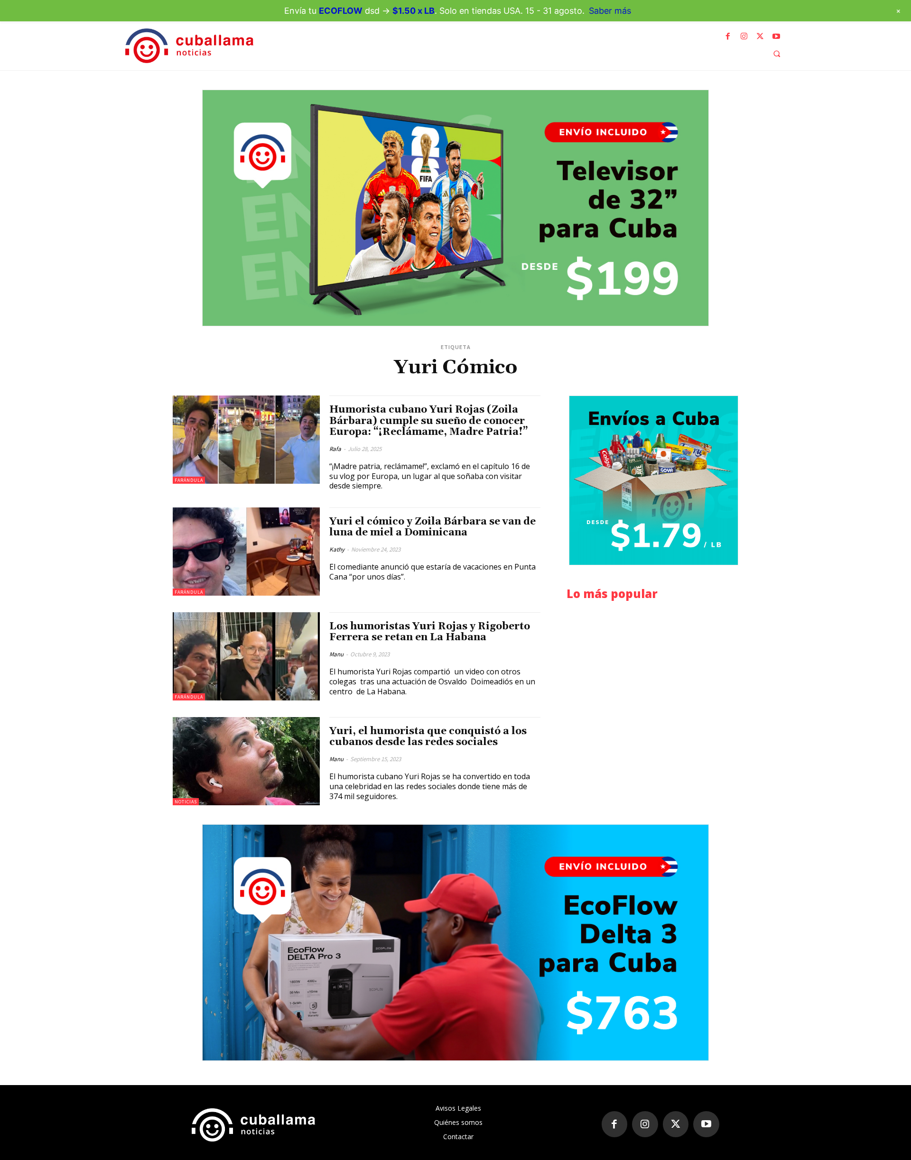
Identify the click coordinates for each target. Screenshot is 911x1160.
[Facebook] (728, 36)
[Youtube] (776, 36)
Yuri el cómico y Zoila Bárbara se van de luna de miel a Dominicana (432, 527)
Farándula (189, 480)
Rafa (335, 449)
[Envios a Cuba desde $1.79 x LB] (653, 480)
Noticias (186, 802)
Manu (336, 654)
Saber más (610, 11)
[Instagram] (744, 36)
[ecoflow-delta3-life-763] (455, 942)
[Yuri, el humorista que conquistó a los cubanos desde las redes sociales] (246, 761)
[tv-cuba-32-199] (455, 208)
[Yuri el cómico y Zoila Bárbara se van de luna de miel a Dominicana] (246, 551)
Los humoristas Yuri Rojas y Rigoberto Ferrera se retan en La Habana (429, 632)
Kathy (336, 549)
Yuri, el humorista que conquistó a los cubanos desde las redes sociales (428, 736)
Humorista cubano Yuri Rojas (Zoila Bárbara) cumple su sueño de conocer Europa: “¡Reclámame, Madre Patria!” (428, 421)
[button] (777, 54)
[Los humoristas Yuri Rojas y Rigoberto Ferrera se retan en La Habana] (246, 656)
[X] (760, 36)
